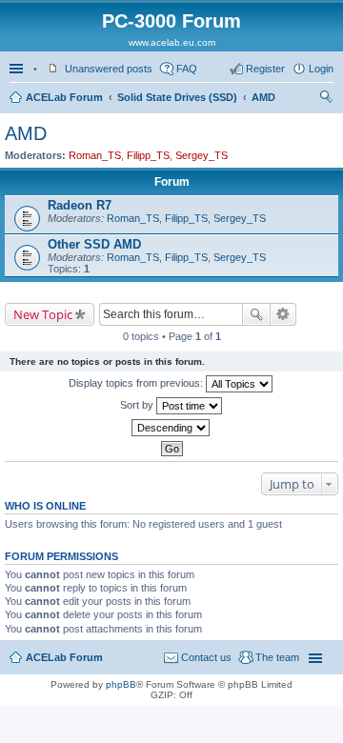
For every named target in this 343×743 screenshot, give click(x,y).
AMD (263, 97)
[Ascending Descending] (171, 427)
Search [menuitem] (325, 99)
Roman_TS (95, 155)
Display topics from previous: (137, 383)
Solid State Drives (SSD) (177, 97)
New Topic (42, 314)
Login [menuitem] (321, 68)
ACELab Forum (64, 97)
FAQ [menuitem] (186, 68)
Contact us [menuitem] (206, 657)
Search (256, 314)
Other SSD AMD (94, 244)
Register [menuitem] (265, 68)
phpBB (121, 684)
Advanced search (283, 314)
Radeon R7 (79, 205)
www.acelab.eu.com (172, 42)
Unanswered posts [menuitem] (108, 68)
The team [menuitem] (277, 657)
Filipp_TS (148, 155)
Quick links (18, 68)
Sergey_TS (201, 155)
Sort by (138, 405)
